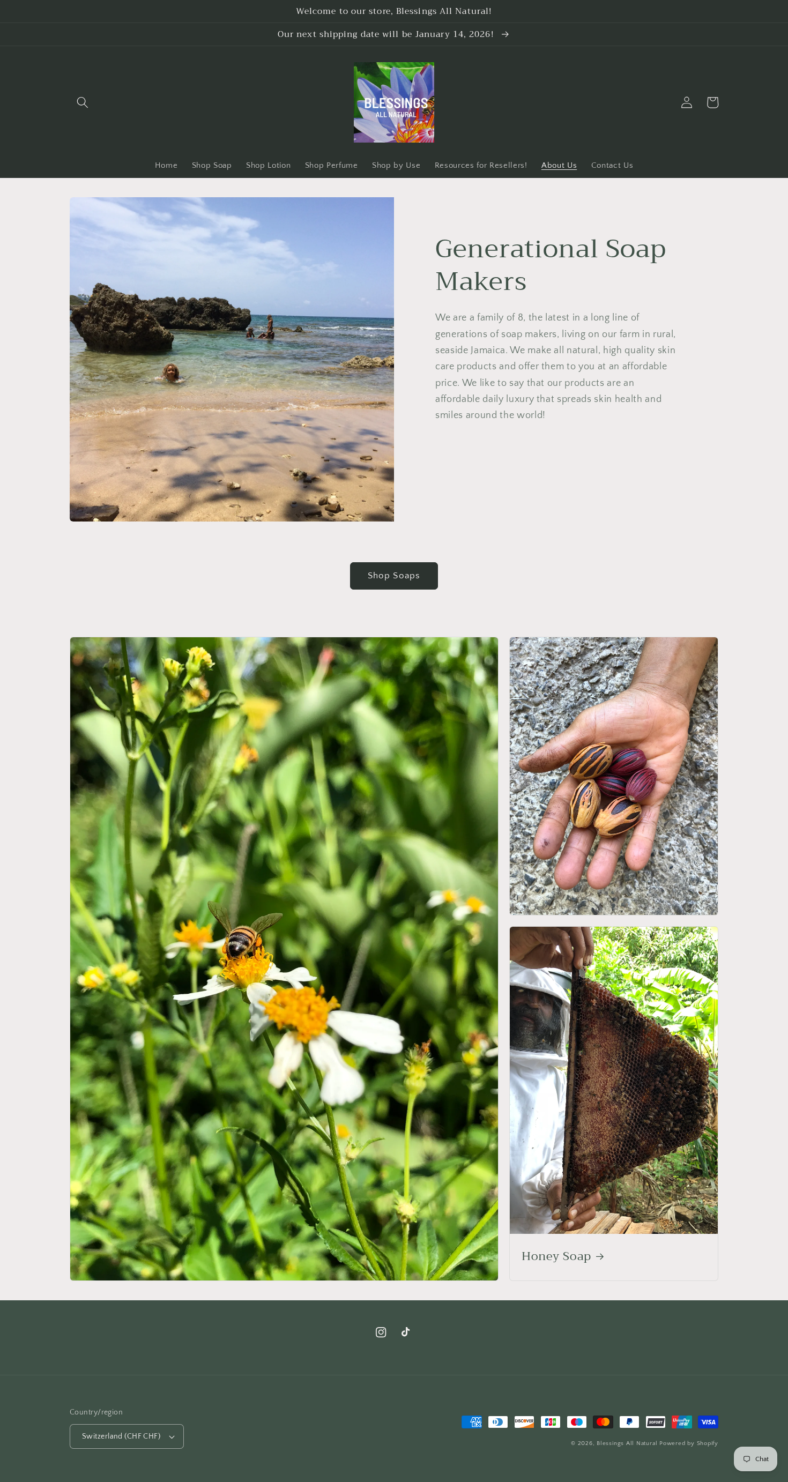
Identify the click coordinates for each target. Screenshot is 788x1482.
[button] (82, 102)
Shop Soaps (394, 575)
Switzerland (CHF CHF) (121, 1436)
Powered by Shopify (688, 1443)
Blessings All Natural (628, 1443)
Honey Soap (556, 1256)
